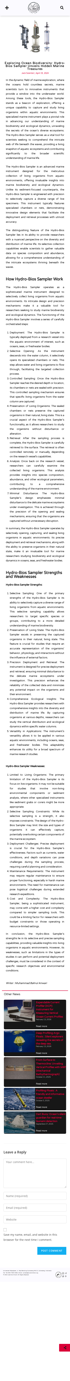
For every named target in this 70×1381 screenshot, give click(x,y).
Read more (41, 1026)
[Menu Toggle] (7, 8)
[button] (62, 8)
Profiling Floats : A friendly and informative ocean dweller (50, 1094)
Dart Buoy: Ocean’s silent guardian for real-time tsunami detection (51, 1118)
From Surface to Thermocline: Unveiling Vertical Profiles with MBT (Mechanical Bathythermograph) (51, 1067)
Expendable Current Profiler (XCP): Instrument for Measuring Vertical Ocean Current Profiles (49, 1009)
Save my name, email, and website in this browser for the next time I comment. (30, 1237)
